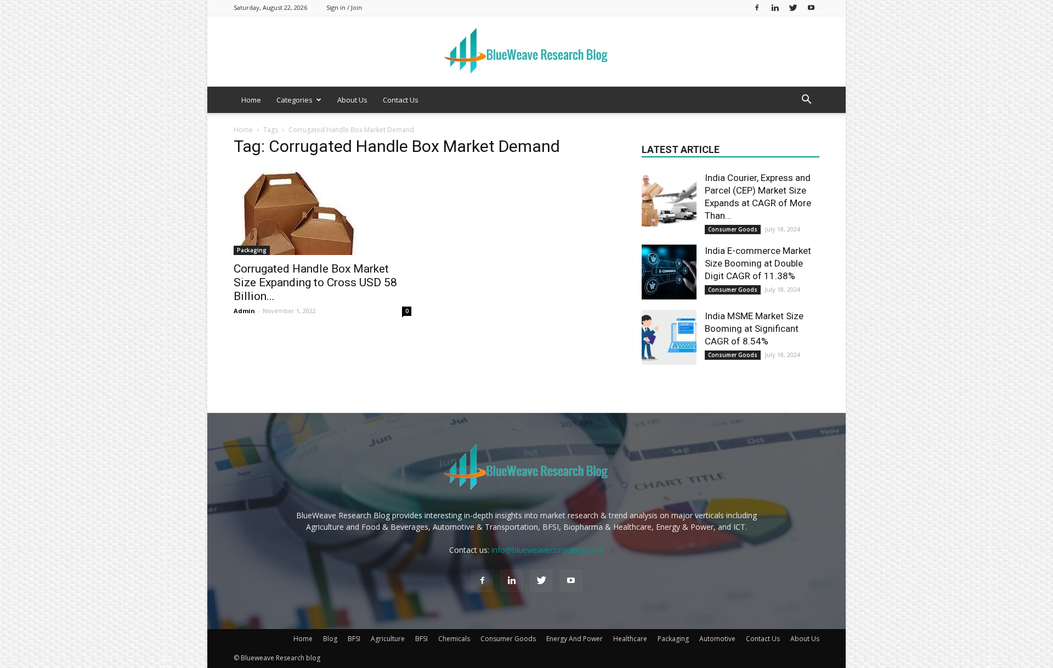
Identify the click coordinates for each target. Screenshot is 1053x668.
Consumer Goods (732, 229)
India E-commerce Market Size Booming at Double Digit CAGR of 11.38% (758, 263)
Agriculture (388, 638)
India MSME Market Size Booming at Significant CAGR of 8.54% (754, 328)
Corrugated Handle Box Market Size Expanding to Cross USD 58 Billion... (315, 282)
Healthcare (630, 638)
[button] (806, 100)
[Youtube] (811, 7)
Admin (244, 311)
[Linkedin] (775, 7)
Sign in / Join (344, 7)
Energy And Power (574, 638)
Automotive (717, 638)
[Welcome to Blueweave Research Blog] (526, 51)
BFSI (354, 638)
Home (251, 100)
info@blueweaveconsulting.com (547, 550)
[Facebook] (757, 7)
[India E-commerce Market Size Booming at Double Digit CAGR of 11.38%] (669, 272)
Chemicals (454, 638)
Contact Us (400, 100)
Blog (330, 638)
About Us (352, 100)
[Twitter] (793, 7)
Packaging (252, 250)
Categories (294, 100)
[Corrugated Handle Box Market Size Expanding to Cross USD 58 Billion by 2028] (322, 211)
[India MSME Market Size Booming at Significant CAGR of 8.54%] (669, 337)
